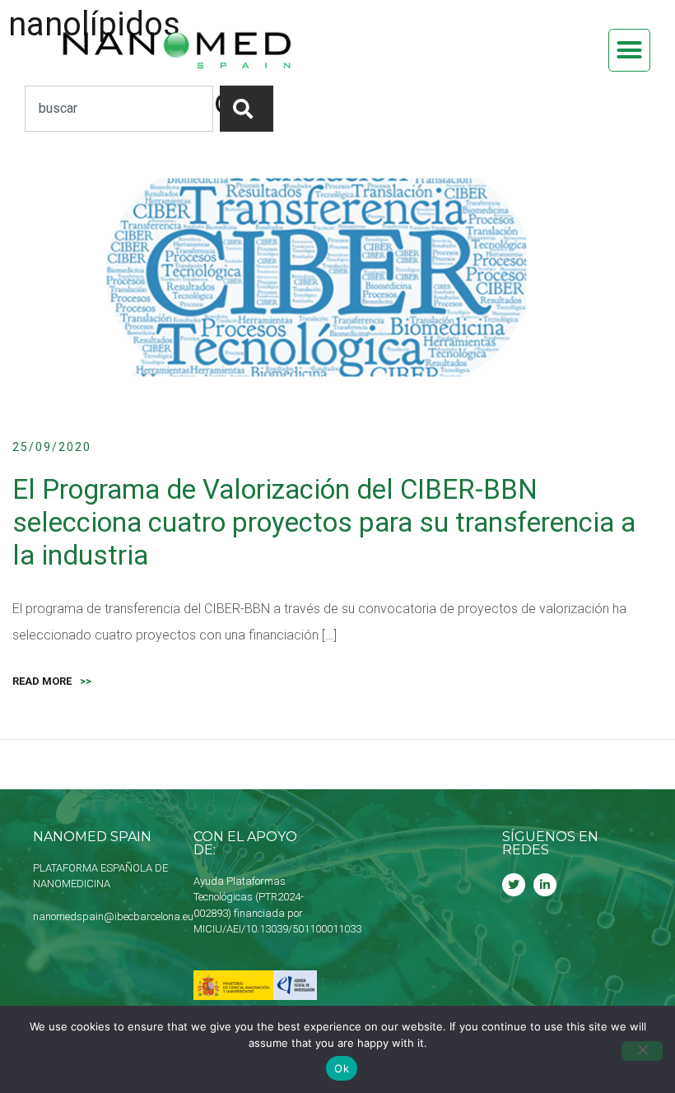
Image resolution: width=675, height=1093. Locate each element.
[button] (629, 50)
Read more (51, 681)
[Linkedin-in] (544, 884)
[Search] (246, 109)
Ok (341, 1068)
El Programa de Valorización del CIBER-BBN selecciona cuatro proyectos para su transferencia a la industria (323, 521)
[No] (642, 1051)
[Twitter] (513, 884)
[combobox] (119, 109)
